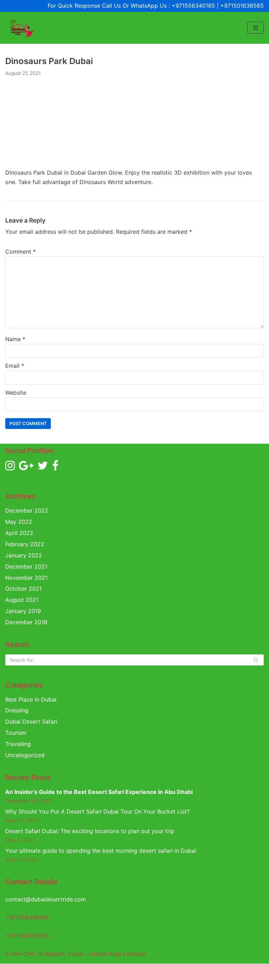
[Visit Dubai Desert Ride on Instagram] (10, 467)
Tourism (15, 732)
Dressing (16, 710)
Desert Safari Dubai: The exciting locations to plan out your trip (89, 831)
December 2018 (26, 622)
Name (15, 339)
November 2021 (26, 577)
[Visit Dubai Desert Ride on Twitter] (42, 467)
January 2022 (23, 555)
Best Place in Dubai (30, 699)
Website (15, 392)
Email (14, 365)
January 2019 (23, 610)
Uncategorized (24, 755)
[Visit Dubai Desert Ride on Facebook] (55, 467)
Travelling (18, 743)
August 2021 (22, 599)
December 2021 (26, 566)
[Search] (256, 660)
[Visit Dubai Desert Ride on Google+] (26, 467)
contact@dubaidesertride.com (45, 899)
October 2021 (23, 588)
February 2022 (24, 544)
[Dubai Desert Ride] (21, 28)
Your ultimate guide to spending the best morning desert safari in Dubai (100, 850)
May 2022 (18, 521)
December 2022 (26, 510)
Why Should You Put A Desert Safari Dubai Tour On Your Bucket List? (97, 811)
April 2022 (19, 532)
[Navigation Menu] (255, 28)
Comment (20, 251)
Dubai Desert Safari (31, 721)
